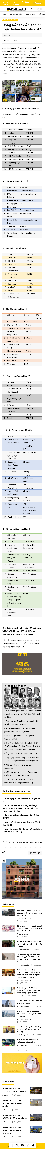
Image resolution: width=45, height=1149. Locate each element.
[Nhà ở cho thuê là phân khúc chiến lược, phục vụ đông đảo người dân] (8, 1013)
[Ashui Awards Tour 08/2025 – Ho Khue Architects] (36, 1129)
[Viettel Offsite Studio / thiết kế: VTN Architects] (8, 1003)
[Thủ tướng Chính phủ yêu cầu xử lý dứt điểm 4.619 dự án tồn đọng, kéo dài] (8, 912)
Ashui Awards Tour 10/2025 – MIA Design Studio (12, 1103)
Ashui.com (6, 40)
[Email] (22, 1145)
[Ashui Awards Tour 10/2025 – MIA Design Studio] (36, 1102)
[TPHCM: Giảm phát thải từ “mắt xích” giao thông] (8, 1042)
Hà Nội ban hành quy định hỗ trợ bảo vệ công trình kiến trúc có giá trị (29, 943)
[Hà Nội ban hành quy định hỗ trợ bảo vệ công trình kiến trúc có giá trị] (8, 943)
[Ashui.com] (16, 8)
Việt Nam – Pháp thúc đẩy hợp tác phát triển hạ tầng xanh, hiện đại (29, 1029)
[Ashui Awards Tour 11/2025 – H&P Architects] (36, 1090)
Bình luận (36, 853)
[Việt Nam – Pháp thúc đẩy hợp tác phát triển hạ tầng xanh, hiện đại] (8, 1029)
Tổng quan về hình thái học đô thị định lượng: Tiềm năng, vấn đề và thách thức (29, 928)
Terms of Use (14, 4)
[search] (28, 9)
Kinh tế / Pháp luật (25, 919)
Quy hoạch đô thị (24, 934)
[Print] (33, 1145)
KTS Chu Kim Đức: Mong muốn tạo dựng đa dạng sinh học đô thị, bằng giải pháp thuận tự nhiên (20, 808)
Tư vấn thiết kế (24, 1006)
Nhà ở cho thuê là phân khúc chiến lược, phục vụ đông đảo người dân (29, 1013)
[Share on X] (17, 1145)
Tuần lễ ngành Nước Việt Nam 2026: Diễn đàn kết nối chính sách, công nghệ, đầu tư (29, 990)
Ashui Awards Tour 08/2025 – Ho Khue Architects (11, 1130)
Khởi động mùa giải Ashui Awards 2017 (23, 108)
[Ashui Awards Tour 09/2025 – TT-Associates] (36, 1117)
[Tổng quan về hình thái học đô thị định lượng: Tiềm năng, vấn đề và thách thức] (8, 928)
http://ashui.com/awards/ (23, 634)
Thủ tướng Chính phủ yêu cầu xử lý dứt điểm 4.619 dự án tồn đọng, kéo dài (29, 913)
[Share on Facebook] (12, 1145)
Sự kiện (21, 996)
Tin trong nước (10, 20)
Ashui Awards (19, 842)
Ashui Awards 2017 (11, 54)
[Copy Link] (27, 1145)
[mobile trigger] (4, 8)
